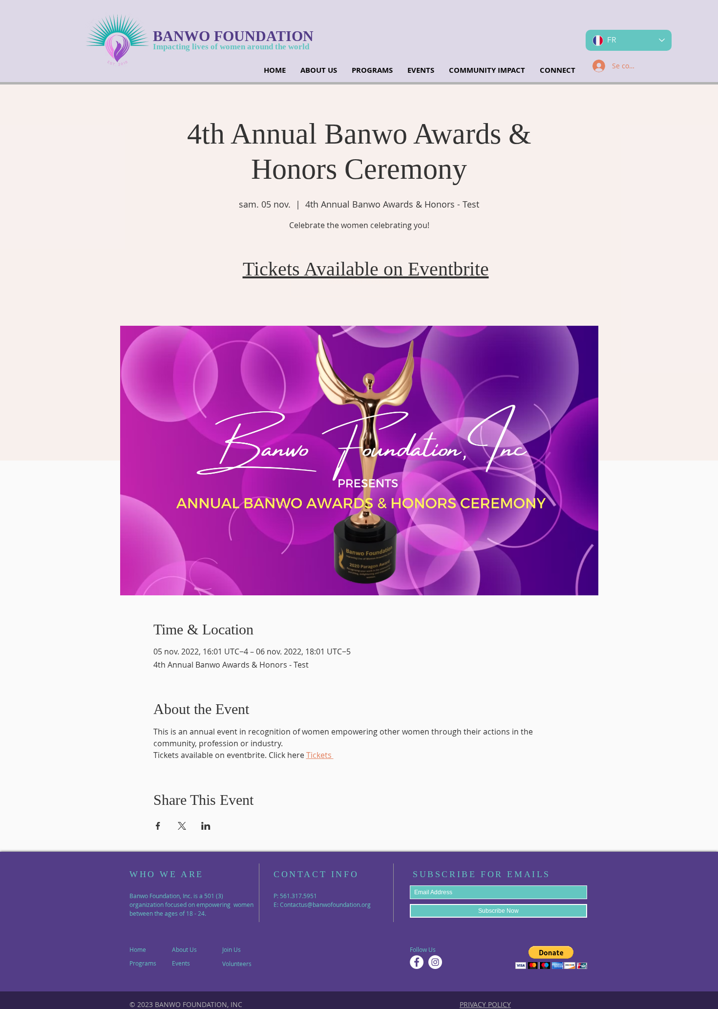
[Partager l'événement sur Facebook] (158, 826)
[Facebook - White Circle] (416, 962)
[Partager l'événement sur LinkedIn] (206, 826)
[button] (551, 957)
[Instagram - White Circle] (435, 962)
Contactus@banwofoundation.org (325, 904)
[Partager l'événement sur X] (182, 826)
